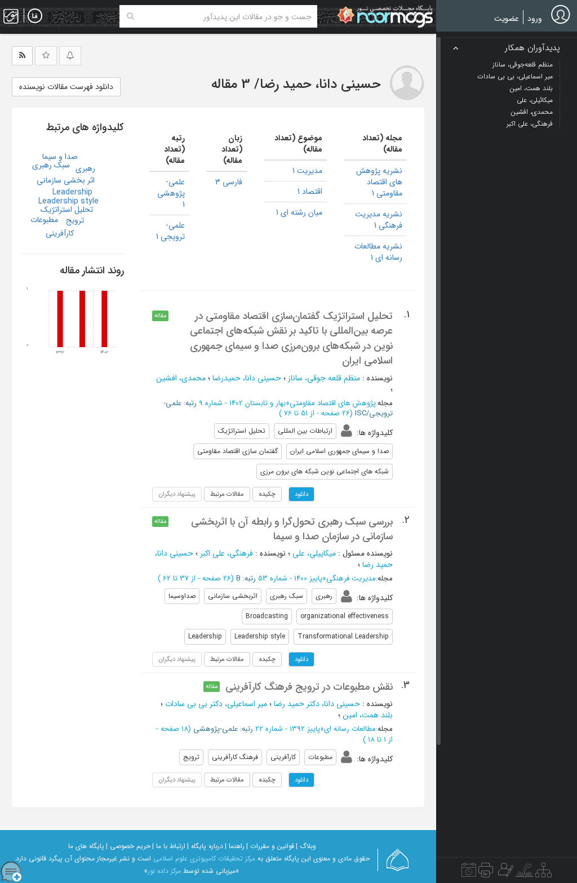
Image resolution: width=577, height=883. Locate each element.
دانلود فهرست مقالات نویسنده (66, 87)
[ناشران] (485, 873)
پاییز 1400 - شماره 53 (290, 578)
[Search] (130, 16)
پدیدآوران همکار (532, 48)
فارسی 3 (228, 182)
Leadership (72, 192)
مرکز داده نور (164, 871)
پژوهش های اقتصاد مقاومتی (333, 403)
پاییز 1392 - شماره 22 (287, 729)
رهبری (85, 168)
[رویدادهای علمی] (468, 873)
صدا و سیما (60, 156)
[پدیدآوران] (504, 873)
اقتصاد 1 (310, 191)
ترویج (75, 220)
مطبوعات (44, 220)
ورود (534, 18)
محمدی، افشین (181, 378)
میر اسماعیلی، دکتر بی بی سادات (216, 704)
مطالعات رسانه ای (350, 729)
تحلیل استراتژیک (67, 209)
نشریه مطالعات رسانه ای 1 (378, 252)
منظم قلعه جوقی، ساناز (324, 378)
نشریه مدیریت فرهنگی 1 (378, 220)
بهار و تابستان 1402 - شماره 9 (242, 403)
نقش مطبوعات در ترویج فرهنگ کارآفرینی (309, 687)
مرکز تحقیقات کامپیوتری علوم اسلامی (204, 858)
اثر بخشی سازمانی (66, 180)
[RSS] (22, 55)
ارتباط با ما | (168, 846)
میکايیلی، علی (314, 553)
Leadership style (68, 201)
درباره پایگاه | (205, 846)
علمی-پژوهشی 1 (171, 193)
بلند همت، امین (368, 715)
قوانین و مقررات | (270, 846)
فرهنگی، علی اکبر (226, 553)
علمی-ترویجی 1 (170, 231)
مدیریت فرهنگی (351, 578)
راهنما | (235, 846)
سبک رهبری (51, 165)
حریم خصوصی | (128, 846)
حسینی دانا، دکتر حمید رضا (317, 704)
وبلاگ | (306, 846)
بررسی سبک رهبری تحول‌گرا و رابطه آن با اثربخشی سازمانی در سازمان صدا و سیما (292, 529)
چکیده (267, 494)
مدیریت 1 (307, 171)
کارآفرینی (60, 233)
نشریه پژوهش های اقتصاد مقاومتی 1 (379, 182)
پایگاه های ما (86, 846)
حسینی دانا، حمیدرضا (246, 378)
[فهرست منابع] (543, 873)
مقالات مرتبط (227, 494)
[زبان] (35, 16)
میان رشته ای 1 (299, 212)
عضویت (506, 18)
